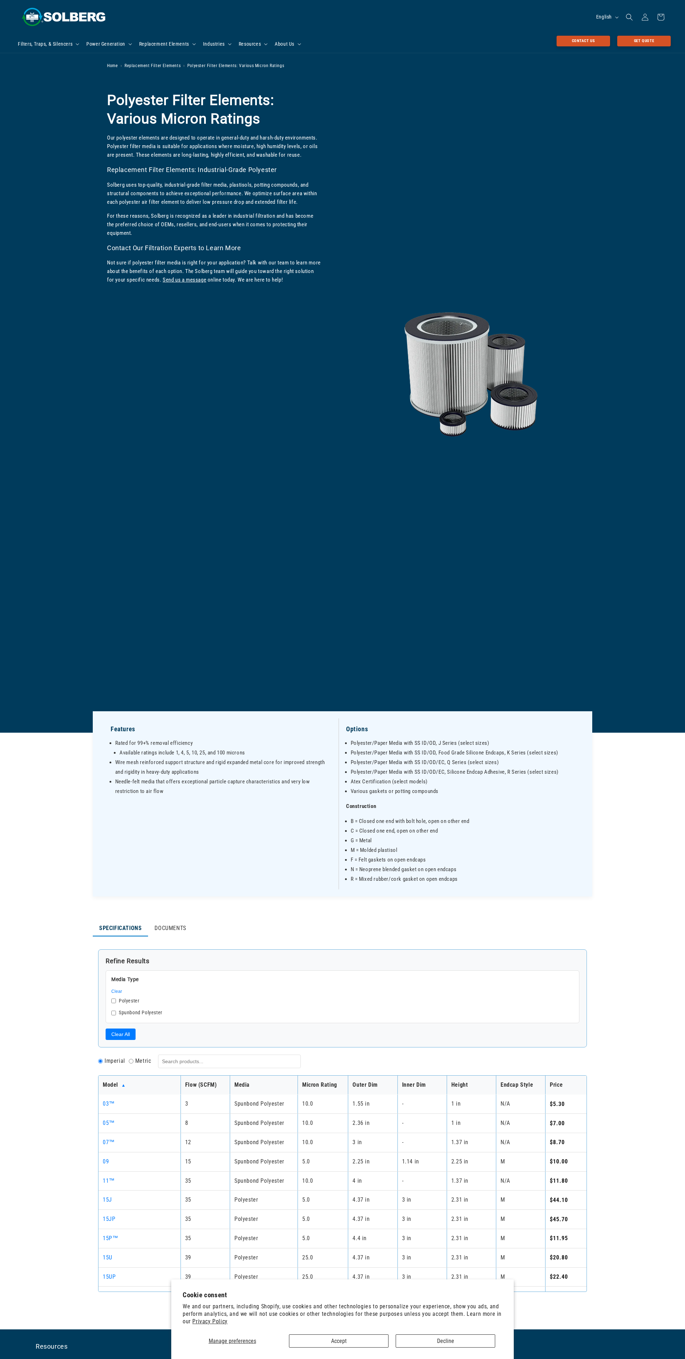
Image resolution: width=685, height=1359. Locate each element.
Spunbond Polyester (140, 1012)
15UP (109, 1276)
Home (112, 65)
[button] (48, 43)
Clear (116, 991)
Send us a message (184, 280)
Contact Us (583, 41)
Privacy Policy (209, 1321)
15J (107, 1199)
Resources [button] (51, 1346)
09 (106, 1161)
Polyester (129, 1001)
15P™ (110, 1238)
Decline (445, 1341)
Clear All (120, 1034)
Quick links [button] (484, 1346)
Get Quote (644, 41)
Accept (339, 1341)
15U (107, 1257)
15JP (109, 1219)
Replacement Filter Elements (153, 65)
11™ (109, 1180)
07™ (109, 1142)
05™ (109, 1123)
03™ (109, 1103)
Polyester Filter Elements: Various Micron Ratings (235, 65)
